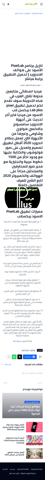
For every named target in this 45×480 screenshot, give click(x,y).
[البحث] (3, 4)
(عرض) (23, 85)
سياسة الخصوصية (36, 469)
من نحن (12, 469)
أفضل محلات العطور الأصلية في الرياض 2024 (14, 453)
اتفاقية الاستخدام (23, 469)
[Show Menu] (41, 4)
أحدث (39, 383)
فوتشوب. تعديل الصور (22, 13)
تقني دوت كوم (14, 473)
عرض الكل (8, 364)
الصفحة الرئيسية (37, 13)
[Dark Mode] (8, 4)
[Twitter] (19, 357)
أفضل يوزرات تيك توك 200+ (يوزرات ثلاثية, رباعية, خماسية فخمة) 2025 (13, 427)
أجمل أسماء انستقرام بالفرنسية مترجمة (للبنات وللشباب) (14, 440)
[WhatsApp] (14, 357)
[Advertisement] (22, 38)
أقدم (5, 383)
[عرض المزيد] (8, 357)
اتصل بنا (5, 469)
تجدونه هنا (17, 341)
